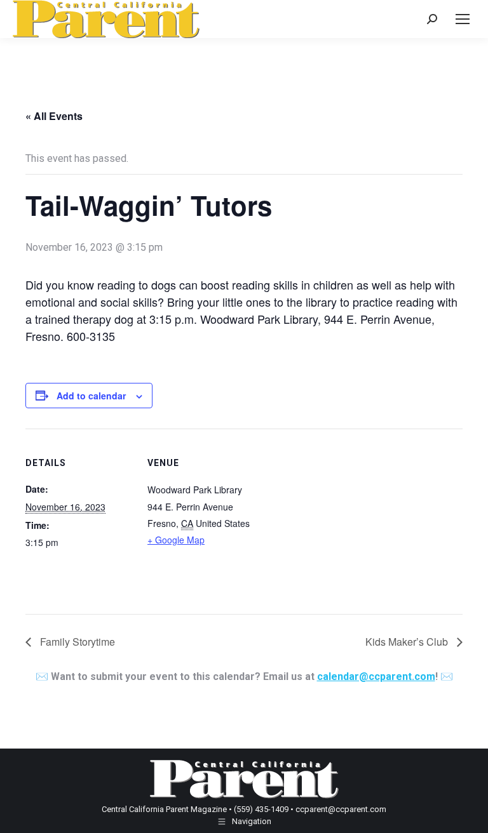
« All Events (54, 116)
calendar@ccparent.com (376, 676)
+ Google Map (176, 539)
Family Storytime (76, 641)
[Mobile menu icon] (462, 19)
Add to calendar (91, 395)
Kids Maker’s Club (408, 641)
